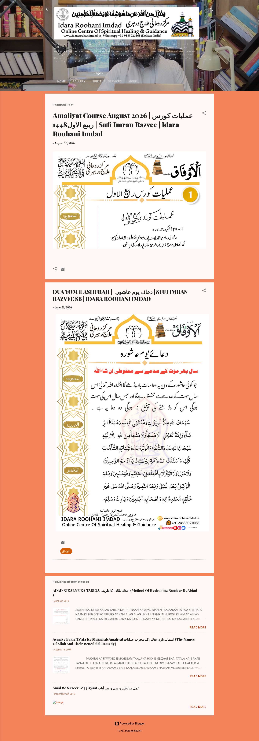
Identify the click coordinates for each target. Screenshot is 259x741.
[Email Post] (62, 270)
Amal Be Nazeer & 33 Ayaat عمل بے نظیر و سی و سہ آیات (96, 688)
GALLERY (79, 81)
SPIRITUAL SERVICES (107, 81)
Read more (198, 627)
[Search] (211, 10)
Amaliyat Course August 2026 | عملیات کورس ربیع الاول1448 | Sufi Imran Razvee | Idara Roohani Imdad (123, 124)
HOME (61, 81)
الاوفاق (66, 551)
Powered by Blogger (132, 723)
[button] (204, 114)
